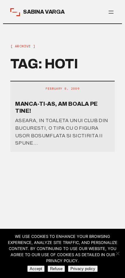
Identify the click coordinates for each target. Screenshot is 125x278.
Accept (36, 268)
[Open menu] (111, 12)
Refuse (56, 268)
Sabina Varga (44, 12)
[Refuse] (117, 253)
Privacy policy (82, 268)
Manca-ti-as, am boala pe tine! (56, 107)
